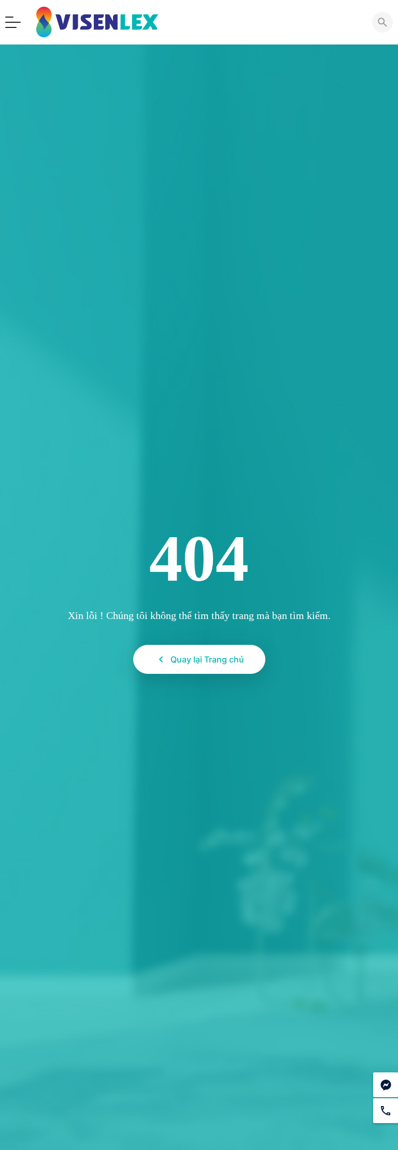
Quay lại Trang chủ (207, 659)
